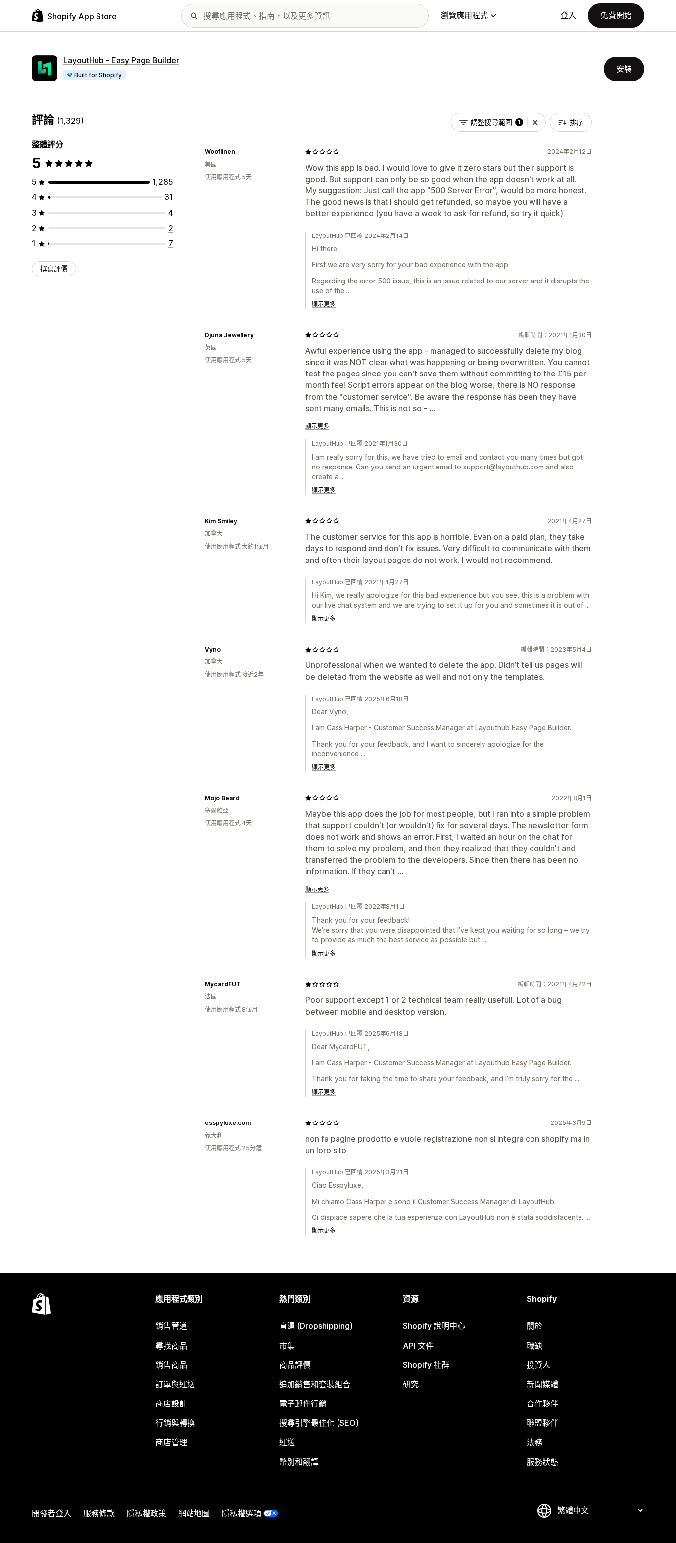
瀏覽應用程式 (464, 15)
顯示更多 (324, 304)
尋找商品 (171, 1346)
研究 (411, 1384)
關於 (534, 1326)
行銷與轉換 (175, 1423)
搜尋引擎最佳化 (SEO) (319, 1423)
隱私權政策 (146, 1513)
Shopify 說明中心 (434, 1326)
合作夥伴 (542, 1403)
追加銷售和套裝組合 (314, 1384)
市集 (287, 1346)
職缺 (534, 1346)
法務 (534, 1442)
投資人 (538, 1365)
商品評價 (295, 1365)
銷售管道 (171, 1326)
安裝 (624, 69)
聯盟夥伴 (542, 1423)
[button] (535, 122)
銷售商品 (171, 1365)
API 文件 (418, 1346)
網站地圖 (194, 1513)
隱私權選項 (241, 1513)
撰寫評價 (54, 268)
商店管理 (171, 1442)
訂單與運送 (175, 1384)
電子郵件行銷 (303, 1403)
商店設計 (171, 1403)
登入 (568, 15)
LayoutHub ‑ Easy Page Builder (121, 60)
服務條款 (99, 1513)
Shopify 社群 (426, 1365)
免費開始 (616, 15)
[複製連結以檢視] (241, 152)
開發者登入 (51, 1513)
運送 (287, 1442)
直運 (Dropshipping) (316, 1326)
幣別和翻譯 (299, 1462)
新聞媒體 (542, 1384)
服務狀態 (542, 1462)
